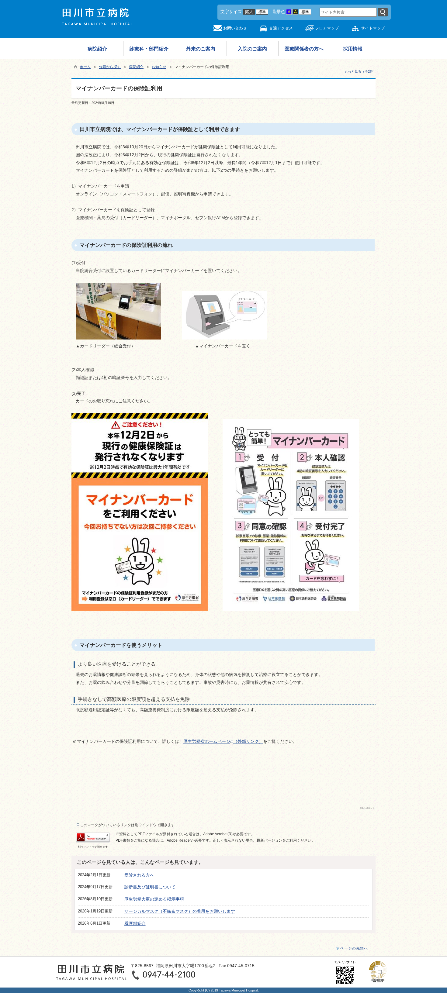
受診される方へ (139, 875)
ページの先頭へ (354, 948)
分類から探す (110, 67)
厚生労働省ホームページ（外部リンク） (223, 741)
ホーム (85, 67)
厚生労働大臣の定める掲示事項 (154, 899)
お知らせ (159, 67)
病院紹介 (136, 67)
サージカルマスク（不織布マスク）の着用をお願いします (179, 911)
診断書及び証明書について (149, 886)
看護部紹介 (135, 923)
